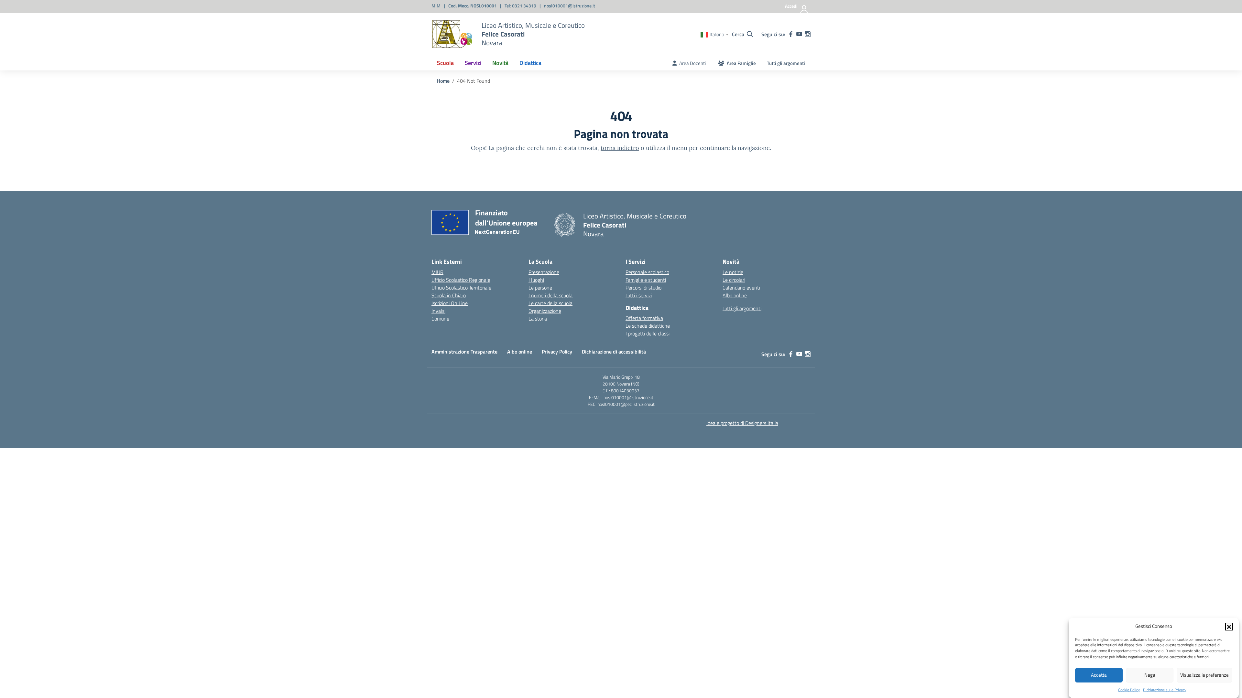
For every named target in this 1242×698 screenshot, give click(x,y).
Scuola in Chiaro (448, 295)
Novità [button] (500, 62)
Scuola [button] (445, 62)
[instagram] (808, 34)
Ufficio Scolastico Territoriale (461, 287)
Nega (1149, 675)
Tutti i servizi (639, 295)
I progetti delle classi (648, 333)
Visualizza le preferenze (1204, 675)
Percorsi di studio (643, 287)
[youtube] (799, 34)
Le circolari (734, 280)
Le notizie (733, 272)
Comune (440, 319)
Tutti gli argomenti (786, 63)
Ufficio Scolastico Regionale (460, 280)
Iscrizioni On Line (449, 303)
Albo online (735, 295)
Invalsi (438, 311)
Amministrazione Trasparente (464, 351)
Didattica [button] (530, 62)
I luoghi (536, 280)
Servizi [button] (473, 62)
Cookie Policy (1129, 690)
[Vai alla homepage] (452, 34)
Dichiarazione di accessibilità (614, 351)
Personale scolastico (647, 272)
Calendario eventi (741, 287)
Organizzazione (544, 311)
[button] (1229, 626)
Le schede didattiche (648, 326)
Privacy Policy (557, 351)
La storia (537, 319)
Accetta (1099, 675)
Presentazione (543, 272)
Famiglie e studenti (646, 280)
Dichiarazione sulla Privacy (1164, 690)
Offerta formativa (644, 318)
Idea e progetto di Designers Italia (742, 423)
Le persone (540, 287)
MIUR (437, 272)
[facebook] (791, 34)
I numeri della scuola (550, 295)
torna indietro (620, 148)
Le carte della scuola (550, 303)
